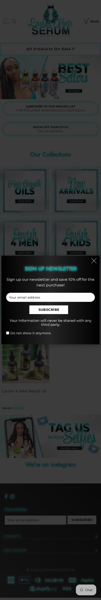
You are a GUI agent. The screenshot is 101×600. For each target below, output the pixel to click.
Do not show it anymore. (30, 333)
